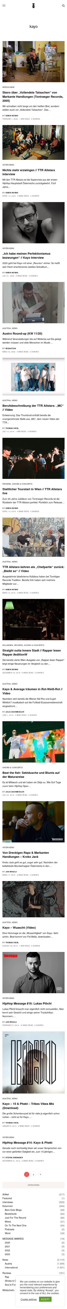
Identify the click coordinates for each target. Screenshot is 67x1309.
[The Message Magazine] (33, 5)
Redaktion (11, 348)
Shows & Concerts (22, 483)
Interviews (8, 164)
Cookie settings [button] (29, 1299)
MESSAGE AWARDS (13, 1238)
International (11, 1267)
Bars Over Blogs (13, 1210)
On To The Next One (15, 1225)
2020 (7, 1242)
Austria (6, 328)
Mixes (8, 1221)
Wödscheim (8, 87)
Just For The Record (15, 1217)
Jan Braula (11, 872)
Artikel (5, 1194)
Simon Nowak (12, 116)
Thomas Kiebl (12, 428)
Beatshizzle (11, 1214)
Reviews (6, 483)
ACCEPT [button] (45, 1299)
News (14, 328)
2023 (7, 1254)
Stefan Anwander (14, 1157)
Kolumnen (7, 645)
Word (7, 1233)
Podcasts (9, 1229)
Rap (7, 1277)
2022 (7, 1250)
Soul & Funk (11, 1284)
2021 (7, 1246)
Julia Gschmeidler (15, 712)
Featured (7, 1198)
